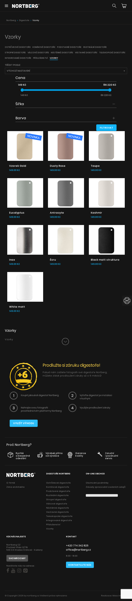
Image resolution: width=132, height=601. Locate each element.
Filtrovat (106, 127)
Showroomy (17, 558)
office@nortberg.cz (78, 550)
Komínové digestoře (44, 47)
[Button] (65, 341)
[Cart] (124, 6)
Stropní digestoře (15, 52)
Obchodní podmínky (97, 482)
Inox (12, 260)
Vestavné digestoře (86, 52)
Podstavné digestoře (69, 47)
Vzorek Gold (17, 166)
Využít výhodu (23, 423)
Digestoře (24, 20)
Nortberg (11, 20)
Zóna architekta (15, 487)
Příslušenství (40, 58)
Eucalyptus (16, 213)
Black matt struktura (105, 260)
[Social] (7, 570)
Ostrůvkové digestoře (18, 47)
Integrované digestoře (18, 58)
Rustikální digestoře (95, 47)
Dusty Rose (57, 166)
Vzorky (36, 20)
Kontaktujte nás (79, 564)
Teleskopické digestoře (112, 52)
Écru (53, 260)
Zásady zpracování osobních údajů (105, 487)
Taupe (95, 166)
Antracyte (57, 213)
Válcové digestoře (38, 52)
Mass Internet (120, 595)
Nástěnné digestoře (62, 52)
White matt (17, 307)
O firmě (10, 482)
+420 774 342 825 (77, 545)
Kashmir (96, 213)
